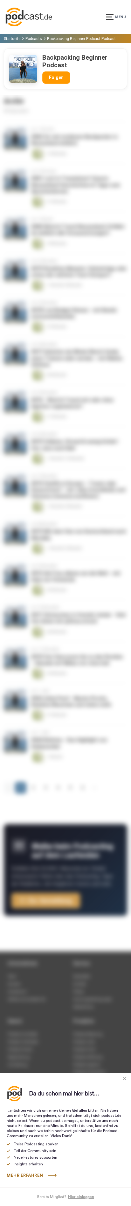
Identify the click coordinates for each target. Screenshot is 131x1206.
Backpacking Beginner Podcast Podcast (81, 39)
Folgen (56, 77)
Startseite (12, 39)
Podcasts (33, 39)
